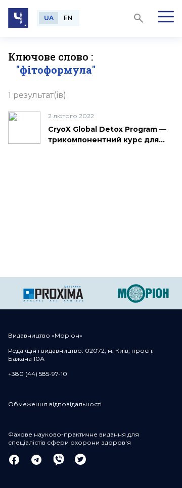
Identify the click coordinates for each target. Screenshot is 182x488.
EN (68, 18)
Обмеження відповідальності (55, 404)
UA (49, 18)
